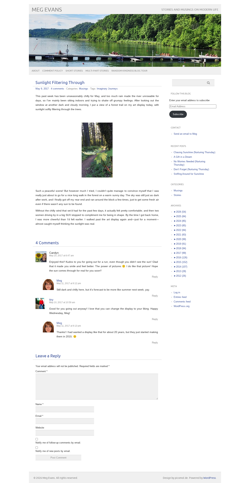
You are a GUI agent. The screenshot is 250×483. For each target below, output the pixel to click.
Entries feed (180, 297)
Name (39, 404)
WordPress (209, 478)
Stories (177, 195)
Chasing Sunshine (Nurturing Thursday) (194, 152)
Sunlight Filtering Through (60, 83)
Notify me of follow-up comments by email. (58, 442)
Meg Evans (47, 10)
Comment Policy (52, 71)
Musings (83, 88)
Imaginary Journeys (107, 88)
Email (39, 416)
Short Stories (74, 71)
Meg (59, 280)
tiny (51, 299)
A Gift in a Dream (183, 157)
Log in (177, 292)
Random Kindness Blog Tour (129, 71)
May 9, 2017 (42, 88)
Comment (41, 371)
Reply (155, 276)
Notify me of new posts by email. (53, 451)
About (36, 71)
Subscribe (178, 114)
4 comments (57, 88)
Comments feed (182, 301)
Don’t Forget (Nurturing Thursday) (191, 169)
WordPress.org (181, 306)
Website (40, 427)
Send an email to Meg (185, 133)
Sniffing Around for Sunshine (189, 174)
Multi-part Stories (97, 71)
